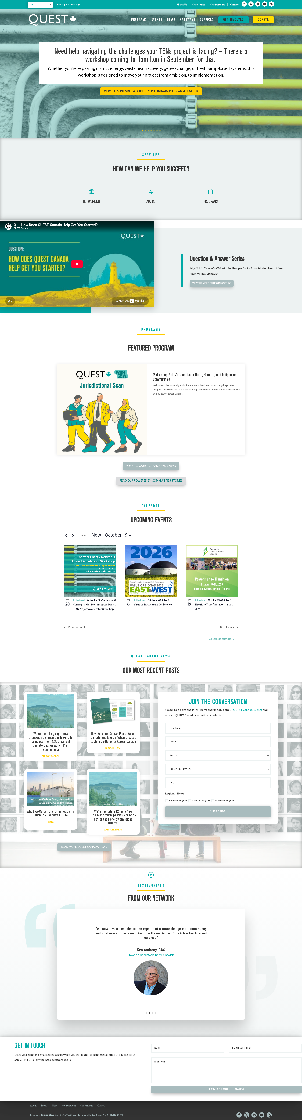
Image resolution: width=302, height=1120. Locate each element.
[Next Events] (73, 535)
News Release (113, 748)
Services (207, 20)
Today (83, 535)
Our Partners (217, 4)
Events (157, 20)
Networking (91, 201)
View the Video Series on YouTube (211, 283)
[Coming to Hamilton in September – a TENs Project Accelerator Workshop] (90, 571)
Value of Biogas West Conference (153, 604)
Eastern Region (178, 800)
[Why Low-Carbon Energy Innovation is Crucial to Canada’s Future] (50, 789)
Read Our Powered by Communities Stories (151, 480)
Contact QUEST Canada (226, 1102)
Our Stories (198, 4)
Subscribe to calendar (220, 639)
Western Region (224, 800)
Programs (139, 20)
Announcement (51, 756)
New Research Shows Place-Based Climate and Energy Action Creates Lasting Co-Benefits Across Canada (113, 737)
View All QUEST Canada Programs (151, 466)
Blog (51, 822)
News (171, 20)
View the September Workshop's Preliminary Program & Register (151, 91)
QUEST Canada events (247, 710)
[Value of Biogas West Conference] (151, 571)
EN (32, 5)
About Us (182, 4)
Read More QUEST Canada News (84, 847)
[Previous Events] (66, 535)
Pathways (187, 20)
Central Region (201, 800)
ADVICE (150, 201)
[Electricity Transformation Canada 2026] (212, 571)
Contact (234, 4)
